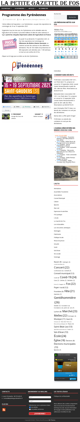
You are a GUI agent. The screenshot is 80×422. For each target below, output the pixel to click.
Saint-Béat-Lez (63, 326)
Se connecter (43, 8)
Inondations (58, 308)
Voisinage (57, 257)
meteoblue (57, 71)
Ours (63, 322)
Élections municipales (65, 345)
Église (59, 340)
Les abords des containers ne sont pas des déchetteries (65, 110)
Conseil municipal (64, 273)
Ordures (57, 321)
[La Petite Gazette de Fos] (40, 5)
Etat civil (56, 208)
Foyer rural (61, 287)
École (60, 336)
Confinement (58, 271)
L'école (56, 218)
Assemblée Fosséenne (61, 192)
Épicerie (56, 205)
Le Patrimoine (19, 8)
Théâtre (70, 329)
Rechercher (57, 14)
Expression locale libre (61, 211)
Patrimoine (42, 19)
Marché (69, 311)
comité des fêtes (59, 264)
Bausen (58, 262)
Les (72, 308)
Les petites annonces (37, 409)
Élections (70, 341)
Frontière (59, 291)
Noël (69, 319)
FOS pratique (5, 8)
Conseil (67, 271)
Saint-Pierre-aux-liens (60, 329)
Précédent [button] (56, 172)
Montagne (35, 19)
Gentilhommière (65, 300)
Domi (20, 19)
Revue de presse (59, 241)
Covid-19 (68, 277)
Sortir (55, 247)
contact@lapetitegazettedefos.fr (13, 398)
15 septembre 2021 (10, 19)
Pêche (68, 321)
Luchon (57, 312)
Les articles (34, 407)
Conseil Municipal (59, 198)
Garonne (58, 294)
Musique (59, 319)
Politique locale (59, 237)
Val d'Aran (57, 250)
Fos (71, 284)
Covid (56, 278)
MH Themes (52, 420)
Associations (58, 195)
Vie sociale (57, 254)
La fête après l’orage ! (69, 116)
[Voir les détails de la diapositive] (66, 173)
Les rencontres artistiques (62, 228)
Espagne (62, 284)
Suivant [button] (75, 172)
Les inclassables (59, 224)
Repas (71, 324)
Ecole (56, 284)
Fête (69, 291)
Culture (56, 202)
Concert (61, 267)
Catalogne (66, 262)
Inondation (65, 306)
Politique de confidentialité (62, 396)
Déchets (71, 280)
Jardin (66, 308)
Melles (60, 315)
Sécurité (56, 244)
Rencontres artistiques (60, 324)
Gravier (57, 306)
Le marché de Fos (59, 221)
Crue (56, 280)
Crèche (63, 280)
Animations (28, 19)
